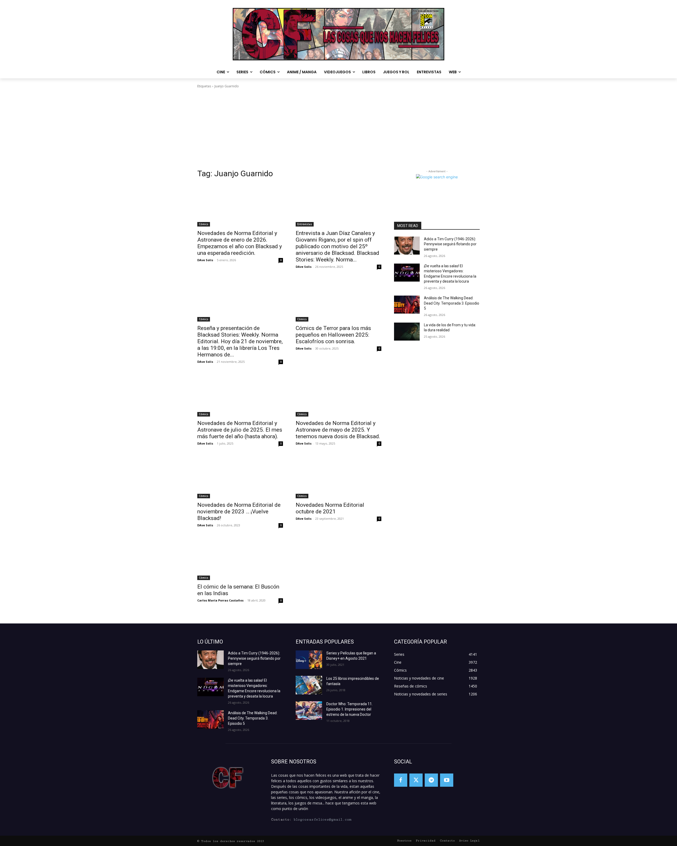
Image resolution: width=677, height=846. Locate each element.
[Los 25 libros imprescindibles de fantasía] (309, 685)
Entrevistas (304, 224)
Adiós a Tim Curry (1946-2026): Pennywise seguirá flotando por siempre (450, 244)
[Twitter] (416, 780)
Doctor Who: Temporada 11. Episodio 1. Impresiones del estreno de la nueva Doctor (349, 709)
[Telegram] (431, 780)
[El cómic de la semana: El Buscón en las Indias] (240, 558)
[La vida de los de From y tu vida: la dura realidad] (407, 332)
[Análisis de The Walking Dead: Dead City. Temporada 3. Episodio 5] (407, 305)
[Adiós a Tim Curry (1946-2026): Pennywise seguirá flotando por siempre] (407, 246)
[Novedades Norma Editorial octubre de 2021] (338, 476)
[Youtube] (446, 780)
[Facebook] (400, 780)
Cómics (203, 224)
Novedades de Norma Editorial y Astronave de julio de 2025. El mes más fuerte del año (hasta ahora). (239, 430)
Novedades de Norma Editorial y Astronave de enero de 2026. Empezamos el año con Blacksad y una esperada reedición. (239, 243)
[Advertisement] (338, 129)
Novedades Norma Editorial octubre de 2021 (330, 508)
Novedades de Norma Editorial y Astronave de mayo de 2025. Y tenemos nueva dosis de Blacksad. (338, 430)
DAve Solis (205, 260)
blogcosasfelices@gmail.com (322, 819)
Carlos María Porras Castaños (220, 600)
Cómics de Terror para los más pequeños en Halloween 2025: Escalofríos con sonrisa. (333, 335)
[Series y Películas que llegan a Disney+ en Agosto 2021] (309, 659)
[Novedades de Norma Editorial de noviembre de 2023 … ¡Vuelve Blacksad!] (240, 476)
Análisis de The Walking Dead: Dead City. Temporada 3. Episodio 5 (451, 303)
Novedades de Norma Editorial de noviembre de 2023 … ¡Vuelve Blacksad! (239, 511)
